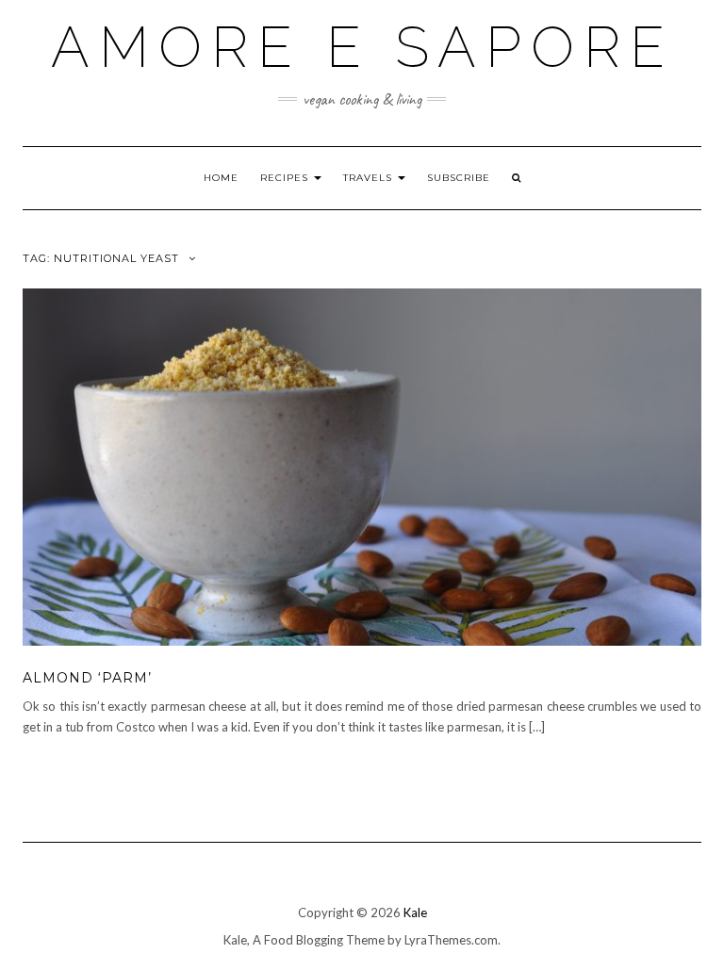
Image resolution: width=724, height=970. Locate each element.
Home (221, 178)
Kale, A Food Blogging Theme (304, 939)
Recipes (286, 178)
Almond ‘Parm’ (87, 677)
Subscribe (458, 178)
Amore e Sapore (362, 47)
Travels (369, 178)
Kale (415, 912)
